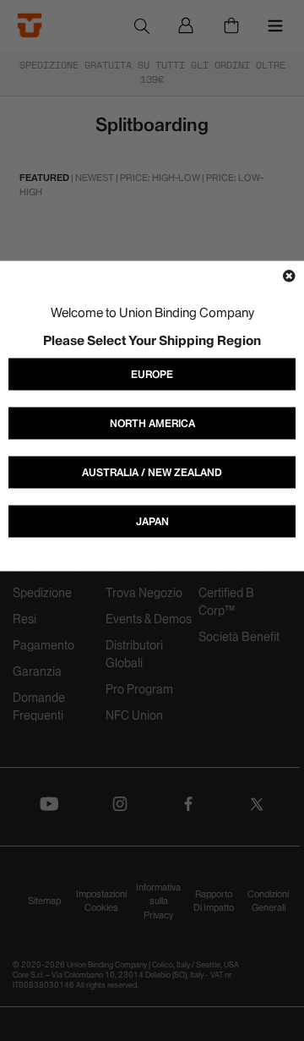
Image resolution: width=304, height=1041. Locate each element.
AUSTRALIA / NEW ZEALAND (152, 472)
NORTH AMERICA (152, 423)
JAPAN (152, 521)
